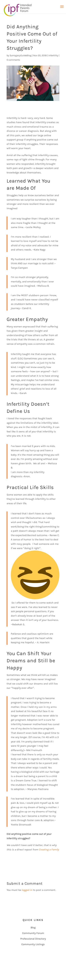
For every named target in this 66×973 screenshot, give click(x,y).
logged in (27, 889)
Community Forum (33, 933)
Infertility (53, 55)
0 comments (13, 59)
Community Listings (33, 944)
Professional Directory (33, 938)
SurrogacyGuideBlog (20, 55)
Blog (33, 927)
